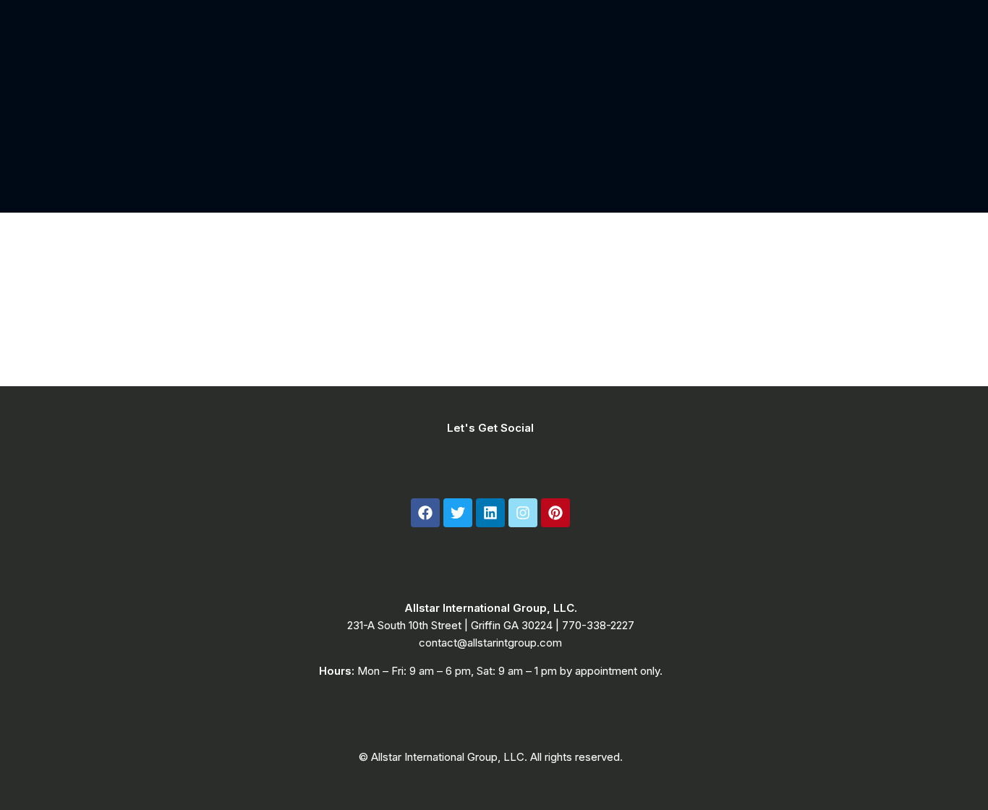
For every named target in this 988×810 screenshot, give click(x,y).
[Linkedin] (490, 512)
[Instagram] (522, 512)
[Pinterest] (555, 512)
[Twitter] (457, 512)
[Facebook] (425, 512)
